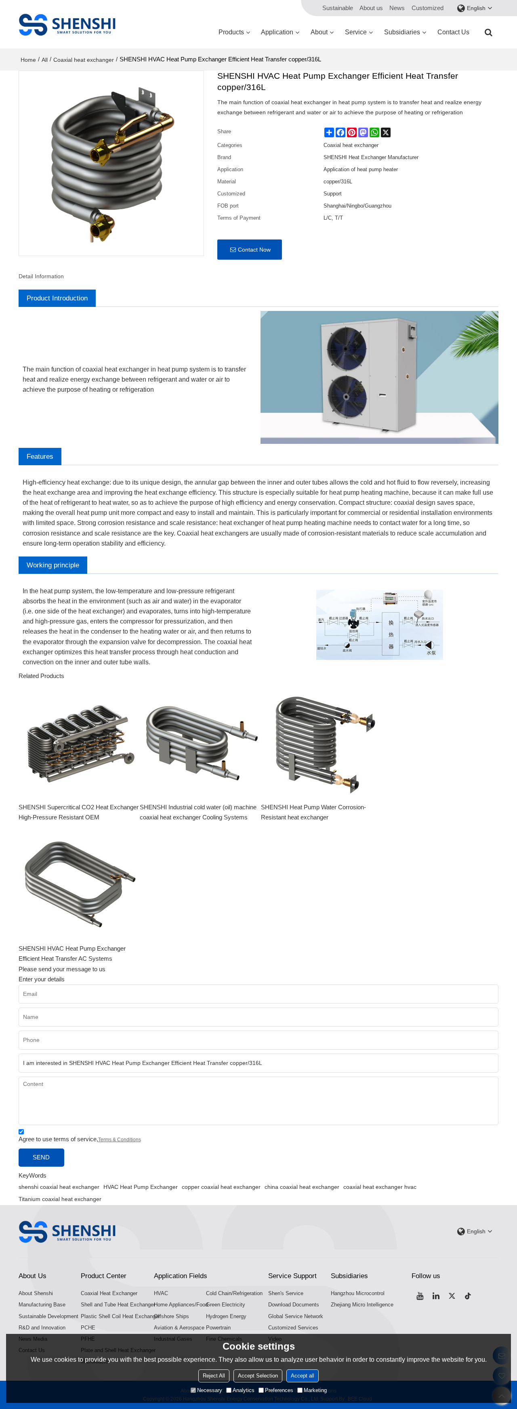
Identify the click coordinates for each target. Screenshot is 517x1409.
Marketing (315, 1390)
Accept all (302, 1376)
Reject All (214, 1376)
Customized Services (293, 1328)
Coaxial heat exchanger (83, 60)
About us (371, 8)
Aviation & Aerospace (179, 1328)
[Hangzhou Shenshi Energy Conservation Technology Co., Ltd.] (67, 24)
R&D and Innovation (42, 1328)
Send (41, 1157)
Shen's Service (285, 1293)
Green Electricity (225, 1305)
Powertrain (218, 1328)
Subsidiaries (402, 32)
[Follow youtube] (420, 1296)
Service (356, 32)
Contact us (453, 32)
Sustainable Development (48, 1316)
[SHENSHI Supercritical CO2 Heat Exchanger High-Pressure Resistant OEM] (79, 741)
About (319, 32)
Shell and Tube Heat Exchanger (118, 1305)
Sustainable (337, 8)
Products (231, 32)
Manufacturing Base (42, 1305)
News (397, 8)
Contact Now (254, 249)
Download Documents (293, 1305)
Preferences (279, 1390)
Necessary (209, 1390)
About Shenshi (36, 1293)
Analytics (243, 1390)
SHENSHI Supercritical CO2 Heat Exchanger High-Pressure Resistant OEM (79, 812)
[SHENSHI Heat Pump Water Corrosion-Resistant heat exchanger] (321, 741)
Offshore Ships (171, 1316)
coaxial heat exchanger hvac (379, 1187)
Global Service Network (295, 1316)
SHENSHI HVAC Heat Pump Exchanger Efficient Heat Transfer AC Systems (72, 953)
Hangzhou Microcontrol (358, 1293)
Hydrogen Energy (226, 1316)
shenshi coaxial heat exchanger (59, 1187)
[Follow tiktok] (468, 1296)
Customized (427, 8)
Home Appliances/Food (181, 1305)
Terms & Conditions (119, 1139)
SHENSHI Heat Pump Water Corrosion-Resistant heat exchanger (313, 812)
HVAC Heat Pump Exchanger (140, 1187)
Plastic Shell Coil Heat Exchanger (120, 1316)
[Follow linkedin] (436, 1296)
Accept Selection (258, 1376)
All (45, 60)
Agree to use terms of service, (80, 1139)
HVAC (161, 1293)
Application (277, 32)
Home (28, 60)
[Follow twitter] (452, 1296)
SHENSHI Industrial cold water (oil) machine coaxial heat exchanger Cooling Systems (198, 812)
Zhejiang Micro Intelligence (362, 1305)
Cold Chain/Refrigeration (234, 1293)
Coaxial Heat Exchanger (109, 1293)
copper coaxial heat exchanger (221, 1187)
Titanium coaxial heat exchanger (60, 1199)
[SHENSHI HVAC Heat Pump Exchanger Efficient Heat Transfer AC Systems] (79, 883)
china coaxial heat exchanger (302, 1187)
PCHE (88, 1328)
